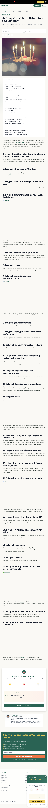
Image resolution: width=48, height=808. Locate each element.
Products (27, 772)
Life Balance (3, 778)
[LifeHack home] (4, 5)
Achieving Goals (3, 780)
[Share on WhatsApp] (24, 202)
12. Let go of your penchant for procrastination (15, 106)
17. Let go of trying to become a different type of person (16, 117)
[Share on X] (9, 35)
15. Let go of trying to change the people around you (16, 112)
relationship (22, 657)
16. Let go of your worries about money (13, 114)
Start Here (3, 772)
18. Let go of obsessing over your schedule (13, 119)
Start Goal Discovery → (37, 801)
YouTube (17, 796)
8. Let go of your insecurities (11, 97)
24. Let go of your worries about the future (14, 132)
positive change (26, 363)
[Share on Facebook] (3, 35)
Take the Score (37, 5)
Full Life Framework (4, 777)
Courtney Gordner (6, 31)
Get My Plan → (40, 1)
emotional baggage (20, 142)
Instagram (7, 796)
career (40, 387)
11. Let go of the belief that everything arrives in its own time (17, 103)
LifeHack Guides (4, 774)
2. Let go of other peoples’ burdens (12, 84)
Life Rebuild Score (4, 775)
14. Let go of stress (9, 110)
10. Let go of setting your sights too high (13, 101)
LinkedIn (20, 796)
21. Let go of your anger (10, 125)
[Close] (46, 2)
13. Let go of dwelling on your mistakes (13, 108)
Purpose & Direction (4, 787)
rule (10, 174)
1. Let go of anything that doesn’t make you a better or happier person (19, 81)
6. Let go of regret (9, 92)
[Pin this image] (20, 202)
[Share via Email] (12, 35)
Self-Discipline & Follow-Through (6, 785)
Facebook (2, 796)
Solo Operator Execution (5, 791)
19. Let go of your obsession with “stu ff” (13, 121)
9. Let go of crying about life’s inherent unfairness (15, 99)
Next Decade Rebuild (4, 790)
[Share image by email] (26, 202)
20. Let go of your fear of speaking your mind (14, 123)
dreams (12, 348)
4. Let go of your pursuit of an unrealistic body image (16, 88)
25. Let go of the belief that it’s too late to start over (16, 134)
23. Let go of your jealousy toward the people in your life (16, 130)
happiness (12, 163)
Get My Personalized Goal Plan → (24, 705)
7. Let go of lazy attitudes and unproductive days (15, 95)
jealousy (22, 601)
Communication (8, 11)
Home (3, 11)
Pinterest (11, 796)
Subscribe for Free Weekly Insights (24, 756)
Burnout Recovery (4, 784)
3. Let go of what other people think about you (14, 86)
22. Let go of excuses (9, 128)
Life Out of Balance (4, 788)
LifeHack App (27, 774)
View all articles (13, 725)
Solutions (3, 782)
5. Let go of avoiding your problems (12, 90)
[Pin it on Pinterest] (6, 35)
